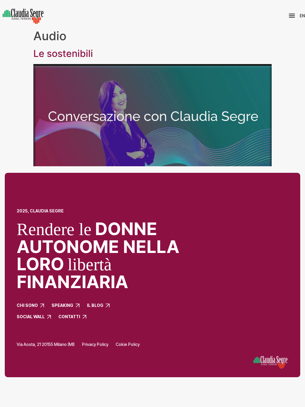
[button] (292, 16)
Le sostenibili (63, 53)
